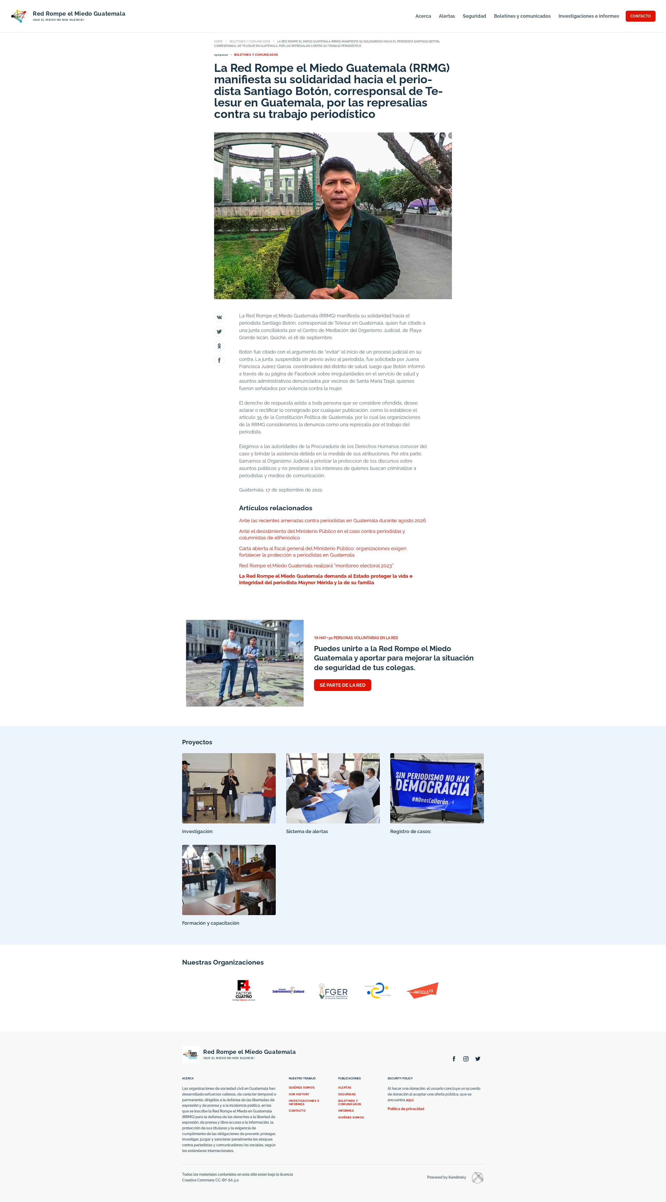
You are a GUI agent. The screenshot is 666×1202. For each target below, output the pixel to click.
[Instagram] (466, 1059)
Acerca (423, 16)
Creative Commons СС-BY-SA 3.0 (210, 1180)
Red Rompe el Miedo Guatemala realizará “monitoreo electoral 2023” (316, 565)
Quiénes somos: (302, 1087)
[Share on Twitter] (219, 331)
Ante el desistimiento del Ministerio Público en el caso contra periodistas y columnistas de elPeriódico (322, 534)
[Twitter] (478, 1059)
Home (218, 41)
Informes (346, 1110)
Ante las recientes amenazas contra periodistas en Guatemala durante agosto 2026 (332, 520)
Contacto (297, 1110)
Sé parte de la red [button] (343, 685)
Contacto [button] (640, 16)
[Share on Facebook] (219, 360)
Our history (299, 1094)
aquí (409, 1100)
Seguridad (474, 16)
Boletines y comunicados (522, 16)
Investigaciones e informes (589, 16)
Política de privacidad (406, 1109)
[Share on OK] (219, 346)
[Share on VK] (219, 317)
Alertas (447, 16)
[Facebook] (454, 1059)
